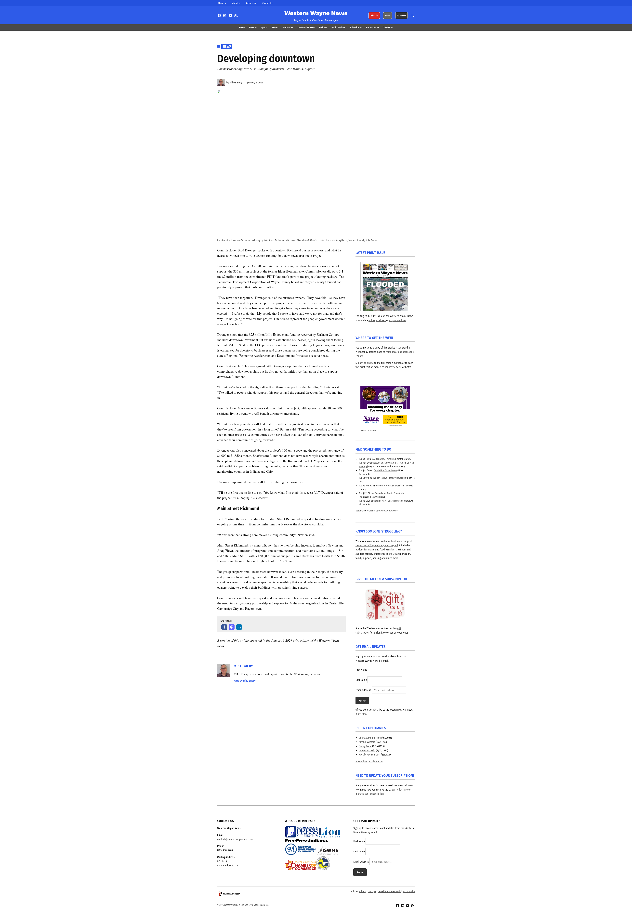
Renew (387, 15)
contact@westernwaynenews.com (235, 839)
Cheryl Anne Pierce (369, 737)
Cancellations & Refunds (389, 891)
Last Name (361, 679)
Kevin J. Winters (367, 741)
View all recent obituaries (369, 761)
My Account (401, 15)
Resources (371, 27)
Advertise (236, 3)
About (221, 3)
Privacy (362, 891)
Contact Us (267, 3)
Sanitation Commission (385, 470)
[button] (224, 627)
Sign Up (362, 700)
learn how (361, 713)
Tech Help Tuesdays (384, 485)
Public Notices (338, 27)
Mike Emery (236, 82)
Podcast (323, 27)
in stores (381, 320)
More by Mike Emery (245, 680)
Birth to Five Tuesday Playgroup (390, 478)
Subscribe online (365, 362)
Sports (264, 27)
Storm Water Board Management (391, 500)
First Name (361, 669)
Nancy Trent (365, 746)
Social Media (409, 891)
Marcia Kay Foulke (368, 754)
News (251, 27)
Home (242, 27)
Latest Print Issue (306, 27)
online (372, 320)
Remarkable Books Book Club (389, 493)
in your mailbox (397, 320)
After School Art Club (384, 459)
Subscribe (374, 15)
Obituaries (288, 27)
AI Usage (372, 891)
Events (275, 27)
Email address (363, 690)
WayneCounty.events (388, 510)
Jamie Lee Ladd (367, 750)
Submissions (251, 3)
